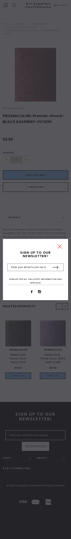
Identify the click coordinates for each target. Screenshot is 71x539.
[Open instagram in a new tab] (39, 291)
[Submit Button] (56, 267)
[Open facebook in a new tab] (31, 291)
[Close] (60, 247)
